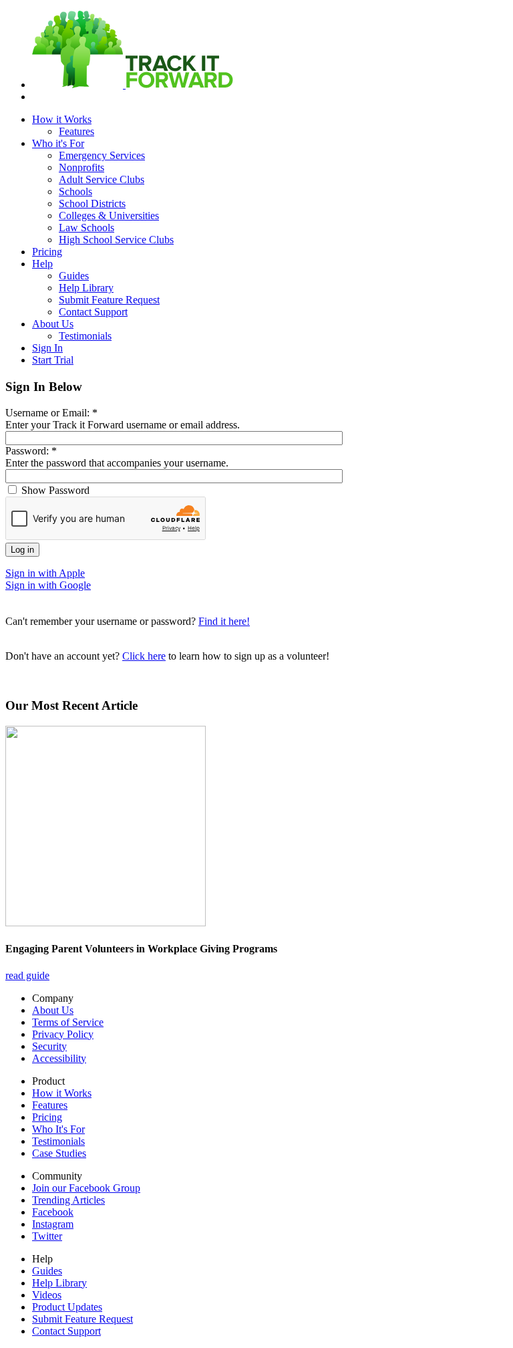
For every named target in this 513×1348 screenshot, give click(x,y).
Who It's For (58, 1129)
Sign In (47, 348)
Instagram (52, 1224)
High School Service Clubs (116, 239)
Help (42, 263)
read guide (27, 975)
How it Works (62, 119)
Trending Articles (68, 1200)
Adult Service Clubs (101, 179)
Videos (46, 1295)
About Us (52, 323)
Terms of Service (68, 1022)
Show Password (54, 490)
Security (49, 1046)
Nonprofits (81, 167)
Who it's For (58, 143)
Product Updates (67, 1307)
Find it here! (224, 621)
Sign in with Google (48, 585)
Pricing (47, 251)
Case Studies (59, 1153)
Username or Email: (51, 412)
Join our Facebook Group (86, 1188)
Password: (31, 450)
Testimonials (85, 336)
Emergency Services (102, 155)
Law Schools (86, 227)
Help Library (86, 287)
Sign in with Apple (45, 573)
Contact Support (93, 311)
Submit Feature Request (109, 299)
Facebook (52, 1212)
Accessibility (59, 1058)
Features (76, 131)
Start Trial (52, 360)
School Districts (92, 203)
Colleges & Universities (109, 215)
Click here (144, 656)
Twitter (47, 1236)
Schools (75, 191)
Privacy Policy (63, 1034)
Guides (74, 275)
